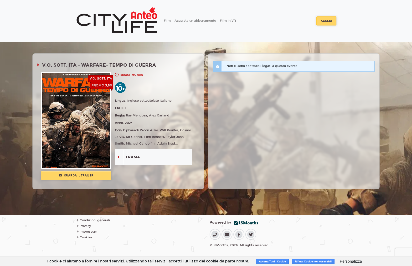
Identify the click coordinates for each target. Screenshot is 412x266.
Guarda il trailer (78, 175)
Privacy (85, 226)
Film (167, 21)
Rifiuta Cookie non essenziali (313, 261)
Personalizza (351, 261)
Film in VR (228, 21)
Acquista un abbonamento (195, 21)
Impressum (88, 232)
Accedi (326, 21)
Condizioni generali (94, 220)
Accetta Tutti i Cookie (272, 261)
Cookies (85, 237)
